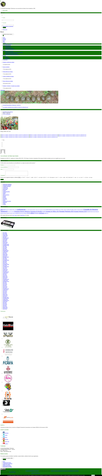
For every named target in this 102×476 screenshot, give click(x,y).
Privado (4, 55)
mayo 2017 (5, 267)
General (4, 192)
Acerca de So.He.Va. (7, 44)
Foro (4, 40)
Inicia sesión (5, 10)
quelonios (17, 213)
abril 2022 (5, 248)
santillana (25, 213)
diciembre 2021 (6, 250)
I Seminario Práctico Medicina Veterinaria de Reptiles (28, 211)
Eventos (4, 39)
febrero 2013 (5, 295)
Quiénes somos (8, 46)
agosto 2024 (5, 239)
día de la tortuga (32, 209)
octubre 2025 (5, 235)
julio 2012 (5, 302)
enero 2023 (5, 243)
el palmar (36, 209)
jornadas (44, 211)
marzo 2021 (5, 253)
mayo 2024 (5, 240)
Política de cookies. (88, 475)
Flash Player (22, 215)
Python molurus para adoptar (8, 71)
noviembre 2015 (6, 271)
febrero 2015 (5, 277)
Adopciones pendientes (7, 184)
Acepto (93, 475)
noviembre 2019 (6, 260)
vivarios (4, 204)
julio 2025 (5, 236)
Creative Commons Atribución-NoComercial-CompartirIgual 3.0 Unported (65, 470)
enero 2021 (5, 255)
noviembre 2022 (6, 244)
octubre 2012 (5, 299)
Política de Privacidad (7, 465)
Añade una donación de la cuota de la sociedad (14, 52)
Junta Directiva (8, 47)
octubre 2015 (5, 272)
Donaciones (5, 189)
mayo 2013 (5, 291)
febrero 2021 (5, 254)
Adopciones (2, 90)
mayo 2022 (5, 247)
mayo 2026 (5, 233)
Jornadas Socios (90, 211)
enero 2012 (5, 308)
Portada (4, 196)
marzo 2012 (5, 306)
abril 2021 (5, 252)
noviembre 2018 (6, 264)
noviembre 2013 (6, 288)
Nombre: (2, 164)
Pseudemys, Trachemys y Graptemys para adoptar (11, 85)
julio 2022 (5, 246)
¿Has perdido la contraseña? (8, 26)
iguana (75, 209)
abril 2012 (5, 305)
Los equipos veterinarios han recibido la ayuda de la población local (15, 107)
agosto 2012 (5, 301)
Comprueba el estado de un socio (11, 53)
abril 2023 (5, 241)
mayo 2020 (5, 259)
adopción (7, 209)
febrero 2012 (5, 307)
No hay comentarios (6, 113)
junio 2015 (5, 275)
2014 (5, 209)
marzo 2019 (5, 263)
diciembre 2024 (6, 237)
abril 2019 (5, 262)
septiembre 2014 (6, 281)
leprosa (94, 211)
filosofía (60, 209)
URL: (1, 169)
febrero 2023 (5, 242)
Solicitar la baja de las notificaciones (12, 54)
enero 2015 (5, 278)
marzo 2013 (5, 294)
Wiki (4, 41)
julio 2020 (5, 258)
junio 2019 (5, 261)
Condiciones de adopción (10, 49)
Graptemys (65, 209)
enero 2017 (5, 268)
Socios (4, 50)
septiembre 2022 (6, 245)
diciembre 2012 (6, 297)
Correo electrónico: (4, 167)
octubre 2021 (5, 251)
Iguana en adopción (6, 66)
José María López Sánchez (8, 111)
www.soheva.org (12, 471)
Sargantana (7, 57)
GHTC (4, 193)
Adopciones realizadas (7, 185)
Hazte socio (5, 29)
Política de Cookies (6, 464)
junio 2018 (5, 265)
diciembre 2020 (6, 257)
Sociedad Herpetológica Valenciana (32, 470)
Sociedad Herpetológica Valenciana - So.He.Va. (12, 105)
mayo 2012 (5, 304)
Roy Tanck (15, 215)
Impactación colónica (11, 211)
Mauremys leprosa (3, 213)
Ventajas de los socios (9, 51)
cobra (15, 209)
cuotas (29, 209)
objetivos (14, 213)
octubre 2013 (5, 289)
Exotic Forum (49, 209)
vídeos (45, 213)
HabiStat (68, 209)
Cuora (26, 209)
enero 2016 (5, 270)
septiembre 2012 (6, 300)
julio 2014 (5, 282)
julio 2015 (5, 273)
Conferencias (5, 187)
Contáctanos (5, 59)
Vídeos (6, 56)
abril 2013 (5, 293)
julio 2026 (5, 232)
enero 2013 (5, 296)
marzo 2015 (5, 276)
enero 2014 (5, 287)
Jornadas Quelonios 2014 (80, 211)
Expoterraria (54, 209)
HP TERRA (72, 209)
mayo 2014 (5, 284)
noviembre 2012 (6, 298)
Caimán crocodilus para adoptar (8, 76)
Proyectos (4, 197)
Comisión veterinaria (7, 186)
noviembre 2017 (6, 266)
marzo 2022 (5, 249)
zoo (47, 213)
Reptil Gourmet (21, 213)
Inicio (4, 37)
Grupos (4, 42)
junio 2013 (5, 290)
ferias (57, 209)
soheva (32, 213)
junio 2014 (5, 283)
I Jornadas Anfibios (80, 209)
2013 (1, 209)
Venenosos (37, 213)
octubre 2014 (5, 280)
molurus (8, 213)
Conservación (5, 188)
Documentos (7, 58)
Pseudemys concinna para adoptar (8, 62)
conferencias (21, 209)
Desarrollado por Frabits (7, 466)
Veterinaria (5, 202)
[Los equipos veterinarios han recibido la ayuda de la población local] (9, 129)
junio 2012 (5, 303)
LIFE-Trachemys (6, 194)
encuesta (44, 209)
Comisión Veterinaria (9, 48)
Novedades (10, 213)
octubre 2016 (5, 269)
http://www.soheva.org (35, 472)
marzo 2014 (5, 286)
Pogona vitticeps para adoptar (8, 81)
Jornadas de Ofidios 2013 (52, 211)
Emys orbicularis (40, 209)
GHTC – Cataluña (8, 43)
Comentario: (2, 175)
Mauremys (97, 211)
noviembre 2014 (6, 279)
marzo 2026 (5, 234)
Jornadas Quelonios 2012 (66, 211)
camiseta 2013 (11, 209)
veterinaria (41, 213)
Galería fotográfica (6, 191)
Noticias (4, 38)
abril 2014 (5, 285)
